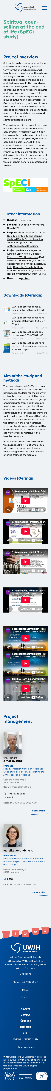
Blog (25, 1033)
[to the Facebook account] (16, 934)
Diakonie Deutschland (19, 260)
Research (25, 1026)
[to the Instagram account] (25, 933)
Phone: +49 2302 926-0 (25, 982)
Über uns (25, 1020)
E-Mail (10, 797)
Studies (25, 1008)
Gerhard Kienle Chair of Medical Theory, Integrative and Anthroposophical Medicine (25, 242)
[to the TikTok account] (45, 931)
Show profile (38, 811)
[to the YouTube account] (35, 932)
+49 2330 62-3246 (16, 794)
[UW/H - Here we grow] (25, 7)
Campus (25, 1014)
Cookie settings (26, 1047)
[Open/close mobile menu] (44, 8)
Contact (25, 997)
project (25, 278)
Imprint (17, 1039)
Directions (25, 973)
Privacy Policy (31, 1039)
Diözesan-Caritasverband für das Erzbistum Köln (26, 264)
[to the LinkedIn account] (6, 935)
